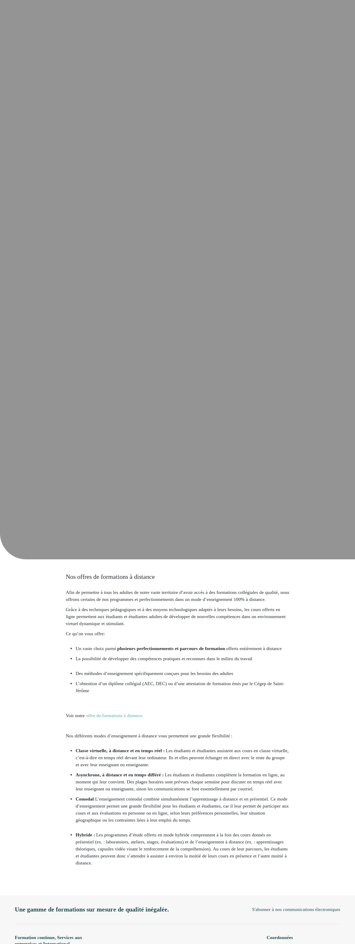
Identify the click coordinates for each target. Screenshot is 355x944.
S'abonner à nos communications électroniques (296, 909)
